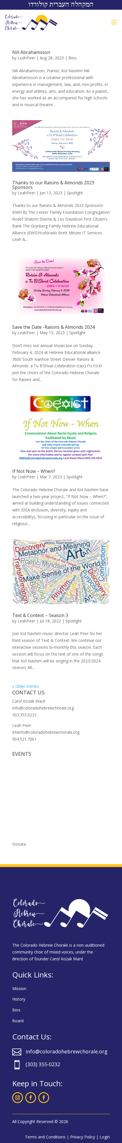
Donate (19, 844)
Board (18, 1020)
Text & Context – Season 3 (40, 615)
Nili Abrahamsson (31, 52)
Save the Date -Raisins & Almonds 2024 (53, 327)
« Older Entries (25, 686)
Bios (72, 58)
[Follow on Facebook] (30, 1097)
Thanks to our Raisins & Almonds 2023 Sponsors (53, 185)
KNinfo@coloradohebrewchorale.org (45, 732)
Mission (19, 988)
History (18, 999)
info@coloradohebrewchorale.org (43, 708)
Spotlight (75, 192)
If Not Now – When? (33, 471)
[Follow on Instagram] (17, 1097)
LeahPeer (26, 58)
